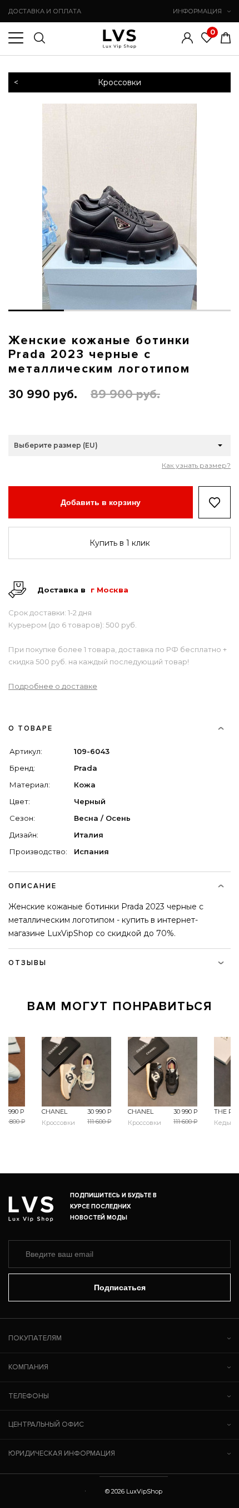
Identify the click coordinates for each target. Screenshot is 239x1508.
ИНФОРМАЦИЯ (197, 11)
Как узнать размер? (196, 465)
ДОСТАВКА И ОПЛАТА (44, 11)
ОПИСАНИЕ (32, 886)
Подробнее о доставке (52, 686)
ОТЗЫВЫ (27, 962)
